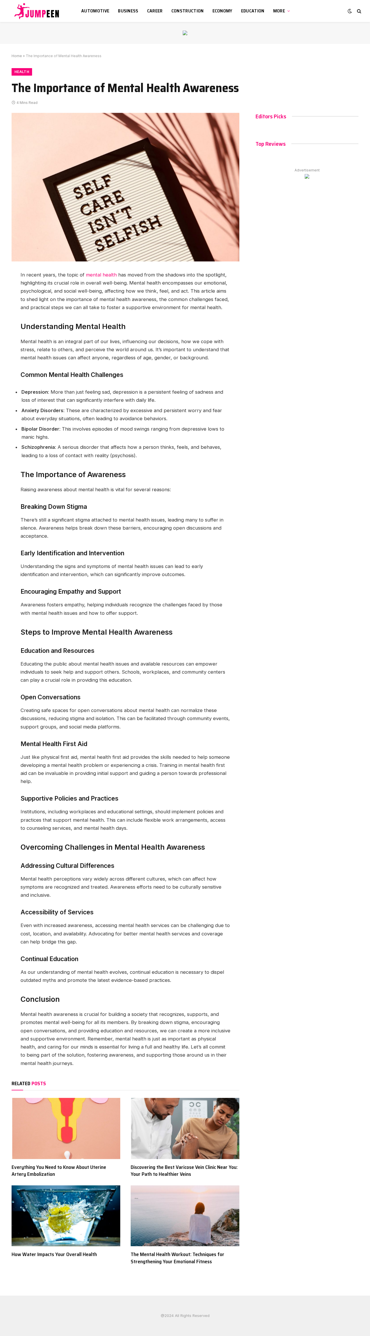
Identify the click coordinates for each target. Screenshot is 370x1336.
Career (155, 10)
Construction (187, 10)
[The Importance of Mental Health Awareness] (125, 187)
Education (252, 10)
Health (21, 72)
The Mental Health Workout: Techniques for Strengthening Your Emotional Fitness (177, 1258)
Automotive (95, 10)
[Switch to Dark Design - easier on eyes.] (349, 11)
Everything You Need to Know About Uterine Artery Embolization (59, 1171)
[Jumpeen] (38, 11)
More (279, 10)
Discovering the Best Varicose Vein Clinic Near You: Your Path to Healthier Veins (184, 1171)
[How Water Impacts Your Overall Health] (66, 1216)
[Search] (358, 11)
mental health (101, 275)
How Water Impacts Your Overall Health (54, 1254)
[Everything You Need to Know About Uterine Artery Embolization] (66, 1128)
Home (17, 56)
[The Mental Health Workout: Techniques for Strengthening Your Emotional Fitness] (185, 1216)
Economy (222, 10)
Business (128, 10)
